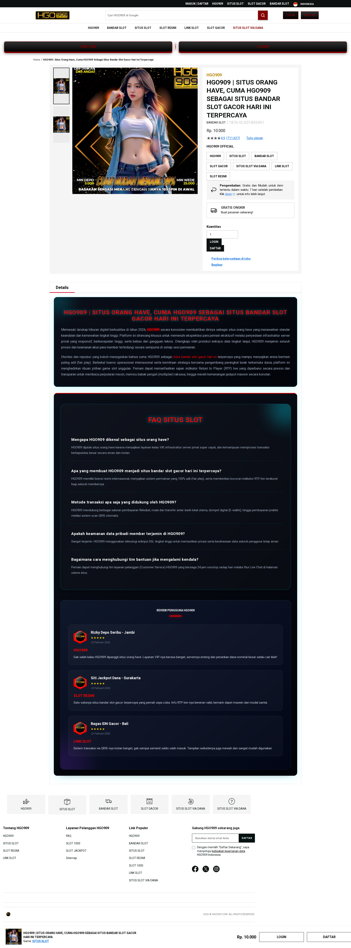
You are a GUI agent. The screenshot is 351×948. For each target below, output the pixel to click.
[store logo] (52, 15)
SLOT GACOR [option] (219, 166)
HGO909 (217, 3)
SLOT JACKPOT (76, 850)
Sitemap (71, 858)
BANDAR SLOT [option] (264, 156)
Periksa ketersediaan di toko (231, 258)
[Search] (263, 15)
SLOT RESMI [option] (218, 176)
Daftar (309, 15)
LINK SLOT (9, 858)
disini (228, 194)
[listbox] (250, 166)
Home (36, 59)
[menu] (175, 27)
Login (290, 15)
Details (62, 287)
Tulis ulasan (254, 138)
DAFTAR (88, 46)
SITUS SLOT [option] (237, 156)
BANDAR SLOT (279, 3)
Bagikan (216, 264)
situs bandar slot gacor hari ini (195, 357)
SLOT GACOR (257, 3)
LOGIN (263, 46)
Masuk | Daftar (196, 3)
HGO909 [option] (215, 156)
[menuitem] (93, 27)
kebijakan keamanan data (228, 851)
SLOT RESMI (11, 850)
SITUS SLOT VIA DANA (190, 808)
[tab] (62, 287)
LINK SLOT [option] (282, 166)
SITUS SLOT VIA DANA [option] (251, 166)
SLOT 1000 (73, 843)
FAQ (68, 835)
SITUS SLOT (235, 3)
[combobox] (186, 15)
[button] (61, 86)
